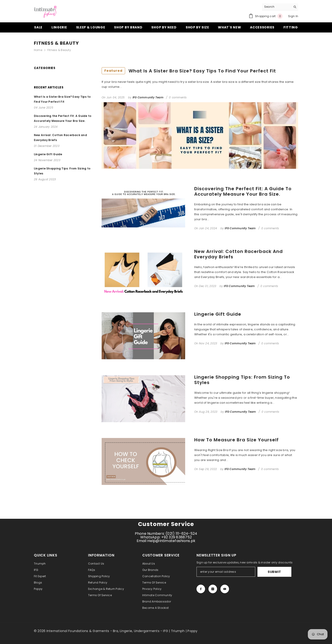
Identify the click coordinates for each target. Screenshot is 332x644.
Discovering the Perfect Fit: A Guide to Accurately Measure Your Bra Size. (243, 191)
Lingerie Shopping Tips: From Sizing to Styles (242, 379)
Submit (274, 572)
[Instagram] (212, 589)
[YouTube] (224, 589)
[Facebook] (200, 589)
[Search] (280, 6)
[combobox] (276, 6)
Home (38, 50)
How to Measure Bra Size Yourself (236, 439)
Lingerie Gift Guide (217, 314)
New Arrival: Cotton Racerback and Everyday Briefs (238, 254)
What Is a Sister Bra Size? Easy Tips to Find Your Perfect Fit (190, 71)
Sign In (293, 16)
